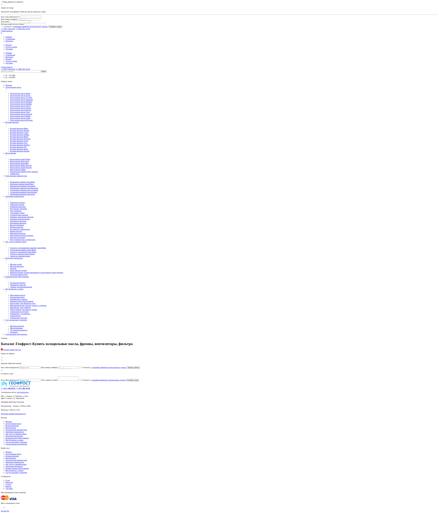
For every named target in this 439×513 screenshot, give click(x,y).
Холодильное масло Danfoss (21, 104)
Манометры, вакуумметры (20, 308)
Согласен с (26, 27)
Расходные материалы (14, 258)
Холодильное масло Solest (20, 118)
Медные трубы (16, 264)
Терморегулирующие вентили (21, 217)
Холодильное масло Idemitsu (21, 102)
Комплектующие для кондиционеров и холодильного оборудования (36, 273)
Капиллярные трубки (18, 270)
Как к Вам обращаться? (10, 367)
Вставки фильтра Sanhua (19, 135)
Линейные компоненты (14, 196)
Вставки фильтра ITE (18, 147)
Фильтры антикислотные (20, 219)
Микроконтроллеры (18, 233)
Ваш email (5, 22)
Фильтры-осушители (18, 221)
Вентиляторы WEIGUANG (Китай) (24, 172)
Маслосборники (16, 328)
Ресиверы (14, 332)
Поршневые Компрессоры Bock (22, 194)
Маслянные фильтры (18, 223)
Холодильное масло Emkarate (21, 100)
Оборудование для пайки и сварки (23, 310)
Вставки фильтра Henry (19, 149)
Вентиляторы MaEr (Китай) (21, 166)
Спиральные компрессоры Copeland (24, 190)
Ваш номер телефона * (10, 19)
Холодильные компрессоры (16, 176)
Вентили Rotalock (17, 225)
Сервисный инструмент (19, 312)
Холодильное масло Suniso (20, 108)
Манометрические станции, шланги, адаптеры (28, 305)
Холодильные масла (13, 87)
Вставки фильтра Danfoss (20, 145)
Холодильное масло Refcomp (21, 120)
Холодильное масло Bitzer (20, 93)
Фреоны (8, 85)
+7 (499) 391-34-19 (23, 29)
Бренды (8, 486)
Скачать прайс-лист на (12, 350)
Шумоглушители (16, 227)
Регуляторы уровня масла (20, 229)
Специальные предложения (16, 334)
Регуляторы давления (18, 209)
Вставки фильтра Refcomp (20, 139)
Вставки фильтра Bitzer (19, 128)
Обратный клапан (17, 205)
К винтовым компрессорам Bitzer (23, 250)
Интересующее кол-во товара (12, 24)
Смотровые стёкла (17, 213)
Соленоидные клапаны (19, 215)
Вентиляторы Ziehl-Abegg (20, 159)
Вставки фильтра (12, 122)
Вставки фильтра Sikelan (19, 131)
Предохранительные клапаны (21, 235)
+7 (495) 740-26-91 (8, 29)
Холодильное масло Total (20, 112)
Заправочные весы (17, 297)
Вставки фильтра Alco (18, 143)
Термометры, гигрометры (20, 314)
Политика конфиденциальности (13, 414)
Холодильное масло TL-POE (21, 98)
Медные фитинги (17, 266)
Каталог (8, 45)
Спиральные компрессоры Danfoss (23, 192)
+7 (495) (8, 388)
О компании (10, 39)
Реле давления (15, 211)
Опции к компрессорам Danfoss (22, 254)
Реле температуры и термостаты (22, 240)
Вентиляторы (10, 153)
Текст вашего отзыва (49, 380)
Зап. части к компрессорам (15, 242)
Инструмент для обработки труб (22, 303)
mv (18, 392)
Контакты (9, 41)
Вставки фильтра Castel (19, 133)
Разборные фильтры (18, 207)
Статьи (8, 484)
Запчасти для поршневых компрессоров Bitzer (28, 248)
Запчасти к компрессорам (20, 256)
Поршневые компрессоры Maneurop (24, 188)
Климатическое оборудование (17, 277)
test (2, 511)
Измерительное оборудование (21, 301)
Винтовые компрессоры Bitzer (22, 184)
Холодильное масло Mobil (20, 116)
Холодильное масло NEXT (20, 106)
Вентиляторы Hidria (18, 170)
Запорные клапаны (17, 203)
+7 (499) (23, 388)
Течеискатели (15, 316)
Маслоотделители (17, 326)
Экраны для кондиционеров (21, 287)
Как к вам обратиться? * (10, 17)
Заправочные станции (18, 299)
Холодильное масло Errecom (21, 114)
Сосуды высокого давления (16, 320)
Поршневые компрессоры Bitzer (22, 182)
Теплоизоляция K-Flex (19, 275)
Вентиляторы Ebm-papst (19, 161)
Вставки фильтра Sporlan (19, 151)
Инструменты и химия (14, 289)
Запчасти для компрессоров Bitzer (23, 252)
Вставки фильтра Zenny (19, 141)
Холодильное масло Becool (20, 110)
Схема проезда (6, 31)
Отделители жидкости (18, 330)
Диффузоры (14, 174)
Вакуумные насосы (17, 295)
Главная (8, 37)
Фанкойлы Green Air (18, 285)
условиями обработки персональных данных (30, 27)
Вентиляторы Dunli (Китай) (21, 168)
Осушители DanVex (17, 283)
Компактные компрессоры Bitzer (22, 186)
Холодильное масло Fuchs (20, 96)
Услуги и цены (11, 47)
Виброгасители (16, 231)
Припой (13, 268)
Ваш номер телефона (49, 367)
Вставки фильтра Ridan (19, 137)
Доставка (9, 49)
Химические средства (18, 318)
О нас (7, 480)
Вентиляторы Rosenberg (19, 163)
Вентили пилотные (17, 238)
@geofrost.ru (24, 392)
